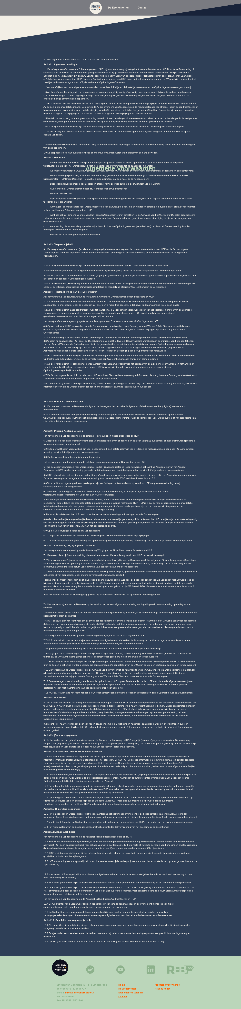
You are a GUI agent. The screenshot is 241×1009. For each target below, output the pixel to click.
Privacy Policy (162, 988)
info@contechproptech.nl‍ (79, 992)
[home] (97, 8)
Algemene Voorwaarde (167, 984)
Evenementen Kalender (130, 992)
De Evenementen (118, 7)
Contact (142, 7)
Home (121, 984)
